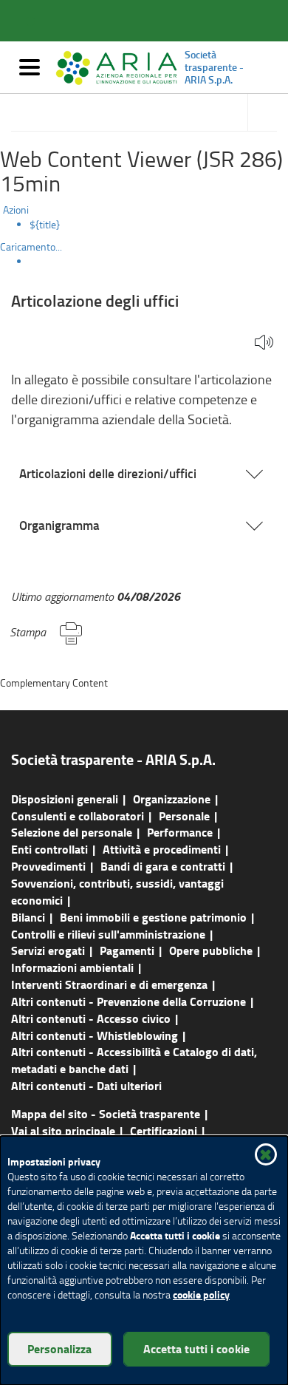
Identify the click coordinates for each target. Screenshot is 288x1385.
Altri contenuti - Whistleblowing (94, 1035)
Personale (184, 815)
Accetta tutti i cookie (196, 1348)
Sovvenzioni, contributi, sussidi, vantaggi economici (117, 891)
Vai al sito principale (63, 1130)
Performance (180, 831)
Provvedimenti (48, 865)
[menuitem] (159, 224)
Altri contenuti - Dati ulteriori (86, 1085)
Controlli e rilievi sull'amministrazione (108, 933)
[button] (264, 343)
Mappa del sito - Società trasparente (105, 1113)
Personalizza (59, 1348)
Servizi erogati (48, 950)
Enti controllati (49, 848)
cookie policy (201, 1294)
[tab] (144, 473)
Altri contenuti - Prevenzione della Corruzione (128, 1001)
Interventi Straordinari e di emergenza (109, 984)
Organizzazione (171, 798)
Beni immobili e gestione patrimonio (153, 916)
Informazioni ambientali (72, 967)
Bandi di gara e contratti (162, 865)
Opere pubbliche (211, 950)
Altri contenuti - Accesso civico (91, 1018)
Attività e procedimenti (162, 848)
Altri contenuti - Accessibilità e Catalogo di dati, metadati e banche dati (134, 1060)
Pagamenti (127, 950)
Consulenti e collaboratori (77, 815)
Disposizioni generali (64, 798)
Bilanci (28, 916)
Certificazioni (163, 1130)
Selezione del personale (71, 831)
